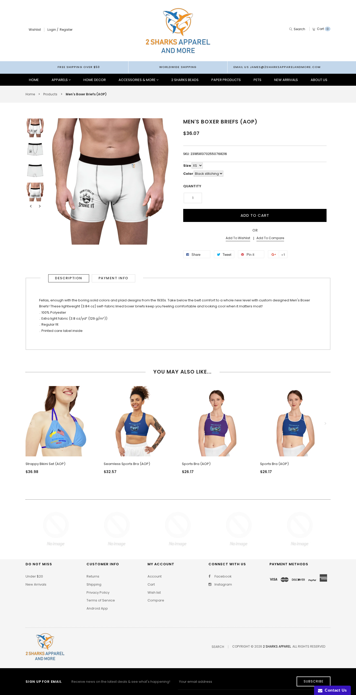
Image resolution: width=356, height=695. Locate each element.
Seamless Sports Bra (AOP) (127, 463)
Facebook (223, 576)
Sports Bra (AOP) (196, 463)
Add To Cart (255, 215)
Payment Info (113, 278)
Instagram (223, 584)
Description (68, 278)
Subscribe (313, 681)
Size (187, 165)
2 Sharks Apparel (277, 646)
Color (188, 173)
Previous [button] (30, 206)
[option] (35, 128)
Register (66, 29)
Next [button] (39, 206)
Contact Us (334, 690)
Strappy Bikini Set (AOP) (45, 463)
